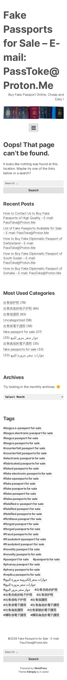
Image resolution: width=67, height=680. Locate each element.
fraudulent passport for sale (24, 544)
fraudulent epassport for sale (25, 539)
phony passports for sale (22, 569)
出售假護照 (11, 314)
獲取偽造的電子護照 (45, 615)
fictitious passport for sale (23, 519)
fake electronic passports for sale (28, 473)
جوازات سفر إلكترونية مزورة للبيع (26, 580)
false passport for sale (20, 494)
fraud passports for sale (22, 534)
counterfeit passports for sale (26, 453)
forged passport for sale (22, 524)
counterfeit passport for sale (25, 448)
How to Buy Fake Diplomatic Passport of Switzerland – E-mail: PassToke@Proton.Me (32, 243)
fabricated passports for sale (25, 463)
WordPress (40, 668)
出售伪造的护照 (47, 590)
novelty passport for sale (22, 549)
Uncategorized (14, 320)
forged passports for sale (22, 529)
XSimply (31, 671)
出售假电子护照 (15, 600)
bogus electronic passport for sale (29, 433)
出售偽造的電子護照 (17, 343)
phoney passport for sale (22, 564)
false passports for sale (21, 499)
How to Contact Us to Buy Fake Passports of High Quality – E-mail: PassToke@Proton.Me (28, 217)
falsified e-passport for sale (24, 504)
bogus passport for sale (21, 438)
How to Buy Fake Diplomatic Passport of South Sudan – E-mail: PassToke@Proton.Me (32, 258)
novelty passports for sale (23, 554)
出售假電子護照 (14, 326)
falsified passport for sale (22, 509)
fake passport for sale (19, 332)
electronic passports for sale (25, 458)
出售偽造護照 (14, 610)
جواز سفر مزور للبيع (24, 338)
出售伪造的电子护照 (17, 308)
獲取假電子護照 (15, 615)
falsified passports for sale (23, 514)
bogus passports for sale (22, 443)
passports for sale (47, 559)
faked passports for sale (22, 468)
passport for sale (17, 559)
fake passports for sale (19, 349)
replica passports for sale (22, 574)
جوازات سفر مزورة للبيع (27, 355)
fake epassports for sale (22, 478)
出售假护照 (11, 303)
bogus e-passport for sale (23, 428)
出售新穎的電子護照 (42, 610)
